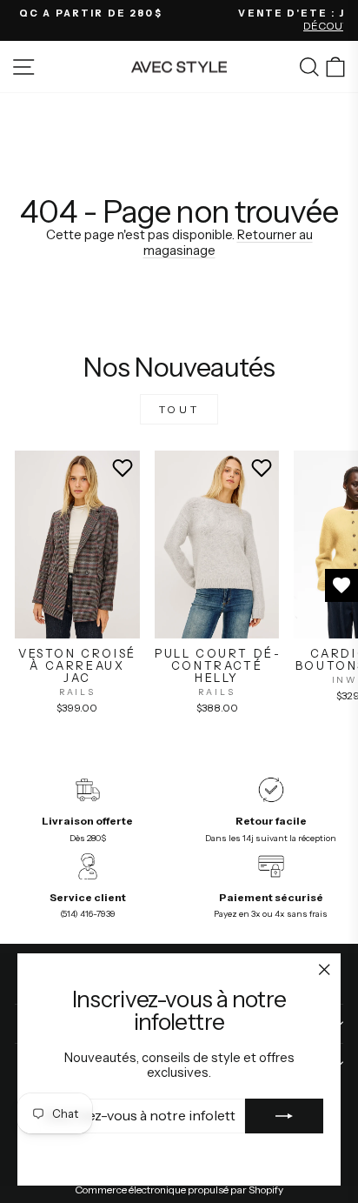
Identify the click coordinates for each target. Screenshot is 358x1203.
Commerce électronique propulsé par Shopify (179, 1189)
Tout (179, 409)
